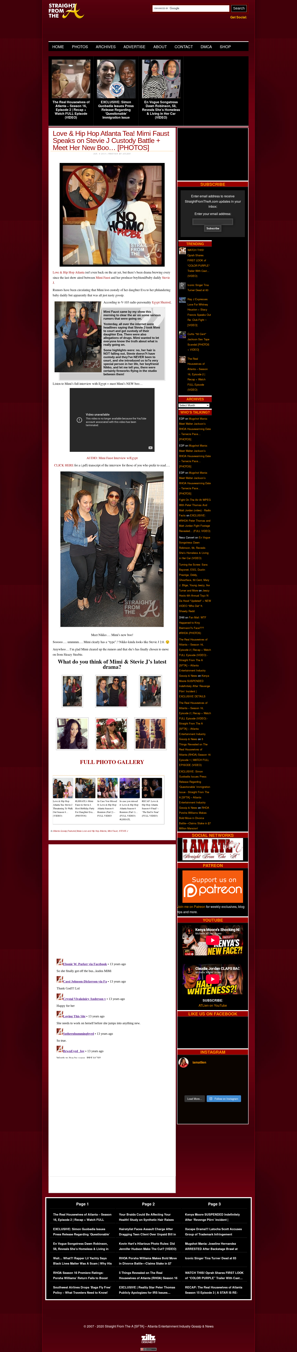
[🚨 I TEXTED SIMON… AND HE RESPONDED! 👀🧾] (221, 1087)
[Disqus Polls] (112, 898)
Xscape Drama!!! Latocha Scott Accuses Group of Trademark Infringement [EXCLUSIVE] (213, 1234)
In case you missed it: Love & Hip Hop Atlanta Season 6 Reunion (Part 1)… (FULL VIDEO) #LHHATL (129, 810)
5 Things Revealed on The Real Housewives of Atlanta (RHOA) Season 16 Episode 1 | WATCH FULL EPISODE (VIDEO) (148, 1280)
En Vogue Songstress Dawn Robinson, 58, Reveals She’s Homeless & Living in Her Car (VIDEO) (161, 109)
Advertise (134, 46)
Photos (80, 46)
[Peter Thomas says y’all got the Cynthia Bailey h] (186, 1087)
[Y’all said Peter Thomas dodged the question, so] (221, 1077)
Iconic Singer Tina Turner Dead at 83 (210, 1258)
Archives (106, 46)
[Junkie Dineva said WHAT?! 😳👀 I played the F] (204, 1087)
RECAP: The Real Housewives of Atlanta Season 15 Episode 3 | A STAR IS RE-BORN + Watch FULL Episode (213, 1292)
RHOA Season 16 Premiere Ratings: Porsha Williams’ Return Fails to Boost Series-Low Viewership (80, 1278)
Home (58, 46)
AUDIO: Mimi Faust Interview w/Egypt (112, 458)
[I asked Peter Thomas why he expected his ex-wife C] (239, 1077)
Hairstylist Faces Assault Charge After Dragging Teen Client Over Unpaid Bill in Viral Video (147, 1234)
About (160, 46)
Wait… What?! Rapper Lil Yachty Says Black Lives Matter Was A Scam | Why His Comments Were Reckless (82, 1263)
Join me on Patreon (191, 906)
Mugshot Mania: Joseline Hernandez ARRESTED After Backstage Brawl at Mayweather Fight (211, 1248)
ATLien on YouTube (213, 1005)
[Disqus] (112, 1007)
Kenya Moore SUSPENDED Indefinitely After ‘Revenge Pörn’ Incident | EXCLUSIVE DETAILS (194, 686)
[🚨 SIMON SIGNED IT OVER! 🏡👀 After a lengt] (239, 1087)
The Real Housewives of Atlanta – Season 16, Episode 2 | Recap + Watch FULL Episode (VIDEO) (71, 109)
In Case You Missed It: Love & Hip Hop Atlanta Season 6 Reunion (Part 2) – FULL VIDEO (107, 808)
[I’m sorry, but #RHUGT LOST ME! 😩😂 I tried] (204, 1077)
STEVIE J (123, 831)
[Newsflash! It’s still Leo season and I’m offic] (186, 1077)
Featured (71, 831)
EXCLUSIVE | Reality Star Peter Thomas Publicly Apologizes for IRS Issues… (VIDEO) (147, 1292)
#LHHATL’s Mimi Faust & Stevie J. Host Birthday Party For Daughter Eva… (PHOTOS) (85, 808)
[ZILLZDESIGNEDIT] (148, 1342)
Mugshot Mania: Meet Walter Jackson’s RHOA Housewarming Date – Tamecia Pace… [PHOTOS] (195, 429)
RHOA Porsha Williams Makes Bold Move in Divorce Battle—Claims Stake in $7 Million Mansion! (195, 818)
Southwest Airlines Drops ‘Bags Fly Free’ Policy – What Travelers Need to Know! (82, 1290)
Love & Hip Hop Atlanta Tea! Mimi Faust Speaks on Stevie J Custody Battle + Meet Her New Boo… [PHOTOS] (111, 140)
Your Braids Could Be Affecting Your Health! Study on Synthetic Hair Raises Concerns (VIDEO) (146, 1219)
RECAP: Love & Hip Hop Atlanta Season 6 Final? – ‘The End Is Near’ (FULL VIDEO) (150, 808)
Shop (225, 46)
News (79, 831)
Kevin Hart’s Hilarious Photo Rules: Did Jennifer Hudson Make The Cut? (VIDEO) (147, 1246)
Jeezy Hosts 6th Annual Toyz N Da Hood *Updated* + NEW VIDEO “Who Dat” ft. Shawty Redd (195, 600)
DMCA (206, 46)
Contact (184, 46)
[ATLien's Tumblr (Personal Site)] (212, 859)
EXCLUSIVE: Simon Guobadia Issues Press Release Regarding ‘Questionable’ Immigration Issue (116, 109)
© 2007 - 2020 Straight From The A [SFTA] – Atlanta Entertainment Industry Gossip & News (149, 1326)
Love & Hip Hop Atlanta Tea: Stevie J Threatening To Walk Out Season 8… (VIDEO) (63, 808)
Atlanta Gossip (60, 831)
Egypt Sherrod (161, 302)
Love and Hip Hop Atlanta (94, 831)
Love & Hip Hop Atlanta (68, 272)
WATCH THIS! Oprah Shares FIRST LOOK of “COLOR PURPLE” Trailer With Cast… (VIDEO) (214, 1278)
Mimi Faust (103, 277)
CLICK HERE (64, 465)
